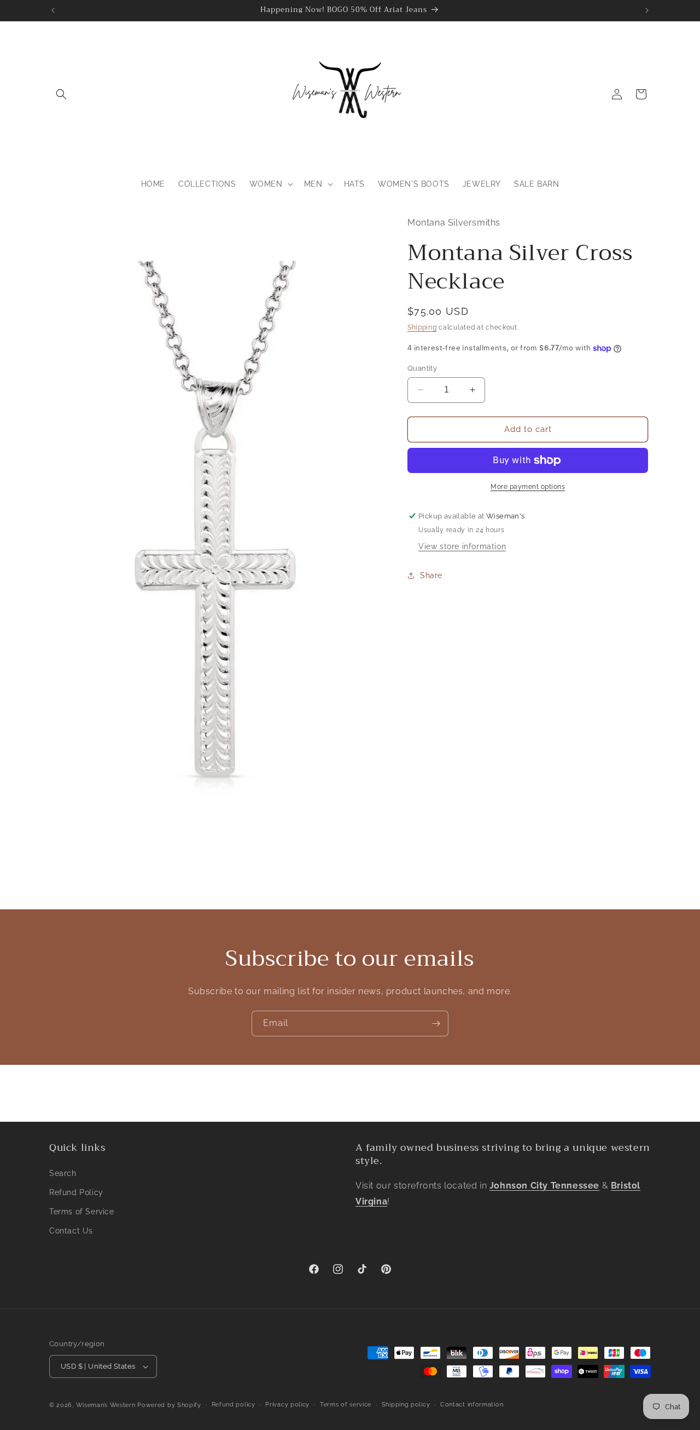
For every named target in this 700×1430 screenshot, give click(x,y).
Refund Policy (76, 1192)
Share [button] (431, 575)
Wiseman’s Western (107, 1405)
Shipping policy (406, 1404)
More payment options (528, 487)
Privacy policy (287, 1404)
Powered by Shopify (169, 1405)
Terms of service (345, 1404)
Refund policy (233, 1404)
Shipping (422, 327)
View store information (462, 546)
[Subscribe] (436, 1023)
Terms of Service (81, 1211)
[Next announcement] (647, 10)
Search (63, 1172)
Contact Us (71, 1230)
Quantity (422, 368)
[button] (61, 94)
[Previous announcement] (53, 10)
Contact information (471, 1404)
